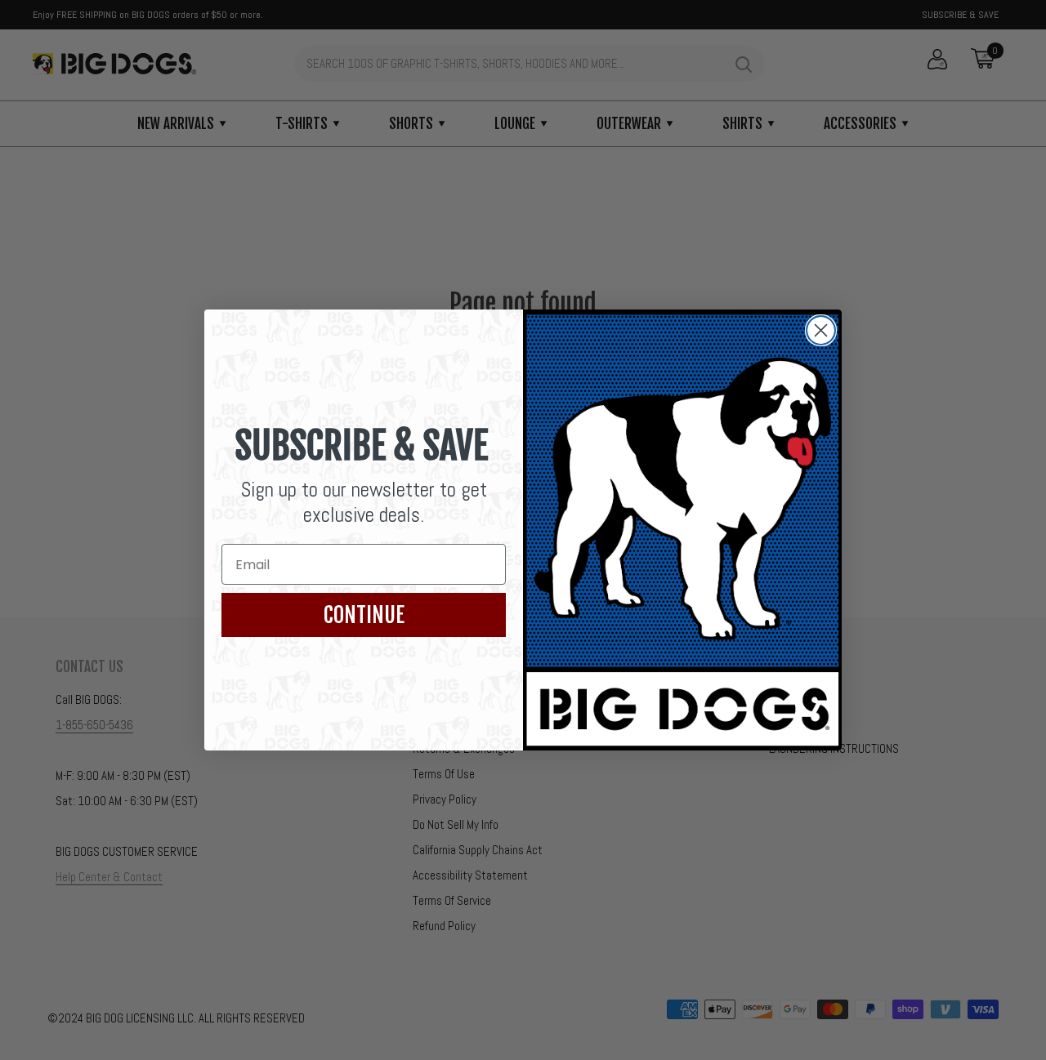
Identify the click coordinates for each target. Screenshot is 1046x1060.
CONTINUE (364, 615)
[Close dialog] (821, 330)
